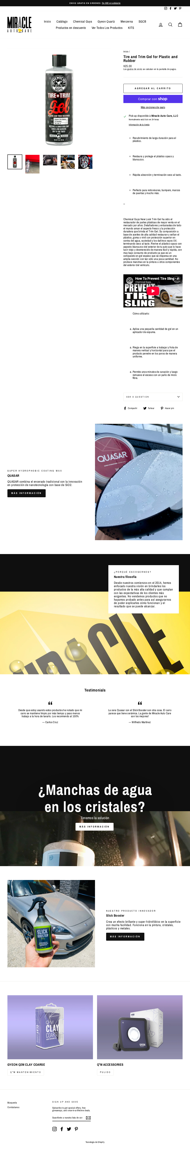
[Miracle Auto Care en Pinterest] (76, 1129)
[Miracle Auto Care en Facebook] (62, 1129)
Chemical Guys (82, 21)
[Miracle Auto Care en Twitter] (69, 1129)
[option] (95, 3)
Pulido (105, 1072)
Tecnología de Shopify (95, 1142)
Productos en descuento (71, 28)
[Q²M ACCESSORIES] (140, 1027)
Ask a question (137, 396)
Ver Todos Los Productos (107, 28)
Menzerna (127, 21)
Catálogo (62, 21)
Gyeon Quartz (106, 21)
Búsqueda (12, 1102)
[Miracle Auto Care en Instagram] (54, 1129)
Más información (26, 493)
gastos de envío (134, 69)
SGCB (142, 21)
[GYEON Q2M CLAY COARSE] (50, 1027)
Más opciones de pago (153, 107)
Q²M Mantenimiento (25, 1072)
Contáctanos (13, 1107)
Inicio (47, 21)
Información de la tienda (139, 125)
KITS (131, 28)
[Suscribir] (88, 1118)
